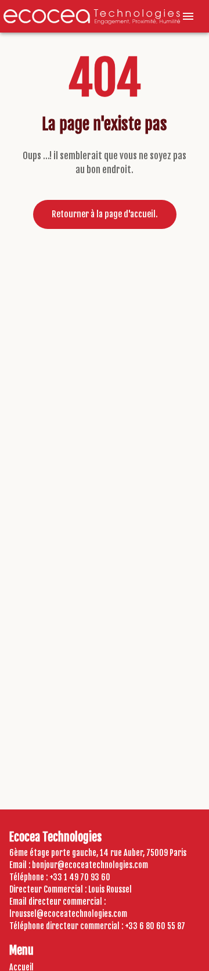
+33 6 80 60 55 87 (155, 926)
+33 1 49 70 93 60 (79, 877)
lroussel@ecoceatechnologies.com (68, 914)
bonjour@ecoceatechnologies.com (90, 865)
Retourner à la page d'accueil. (105, 214)
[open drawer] (188, 16)
